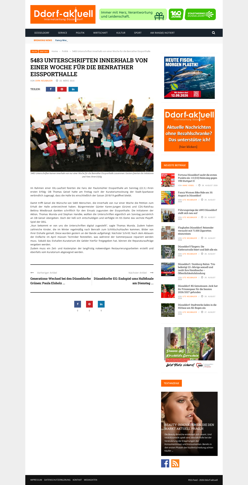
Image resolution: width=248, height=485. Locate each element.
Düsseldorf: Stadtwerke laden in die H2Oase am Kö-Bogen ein (197, 306)
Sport (138, 32)
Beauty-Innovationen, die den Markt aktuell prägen (189, 427)
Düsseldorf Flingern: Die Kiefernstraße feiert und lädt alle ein (197, 248)
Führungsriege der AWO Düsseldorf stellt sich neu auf (197, 211)
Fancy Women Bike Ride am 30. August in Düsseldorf (84, 40)
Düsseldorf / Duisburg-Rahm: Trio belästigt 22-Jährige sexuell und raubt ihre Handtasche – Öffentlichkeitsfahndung (196, 268)
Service (62, 32)
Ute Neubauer (190, 200)
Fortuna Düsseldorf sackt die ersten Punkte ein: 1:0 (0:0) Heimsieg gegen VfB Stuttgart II (197, 178)
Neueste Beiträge (175, 165)
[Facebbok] (165, 463)
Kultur (120, 32)
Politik (80, 32)
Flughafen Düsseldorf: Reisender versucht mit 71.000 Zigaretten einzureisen (196, 230)
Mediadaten (90, 479)
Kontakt (77, 479)
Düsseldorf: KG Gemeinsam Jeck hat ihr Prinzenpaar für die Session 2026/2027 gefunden (198, 289)
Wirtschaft (100, 32)
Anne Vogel (188, 185)
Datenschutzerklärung (57, 479)
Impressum (36, 479)
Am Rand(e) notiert (162, 32)
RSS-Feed (193, 479)
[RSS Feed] (175, 463)
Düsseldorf (41, 32)
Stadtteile (44, 51)
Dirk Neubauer (44, 80)
